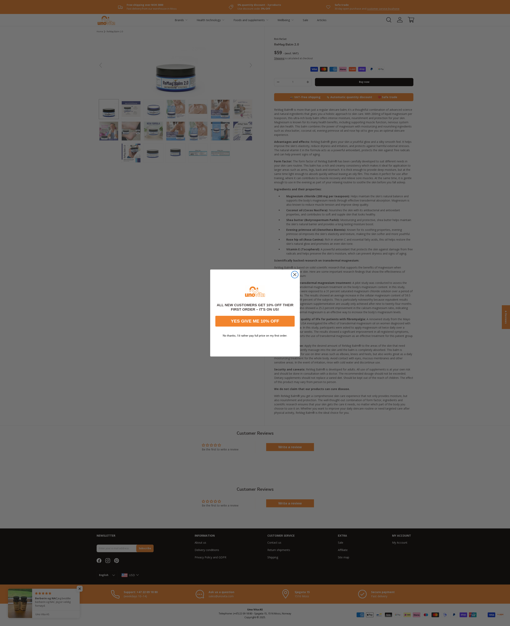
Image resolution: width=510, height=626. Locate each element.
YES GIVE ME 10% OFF (255, 321)
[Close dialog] (294, 274)
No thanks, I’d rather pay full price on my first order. (255, 335)
